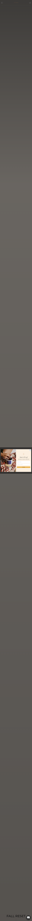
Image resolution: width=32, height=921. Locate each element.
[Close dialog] (30, 450)
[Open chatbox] (28, 917)
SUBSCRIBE (23, 467)
